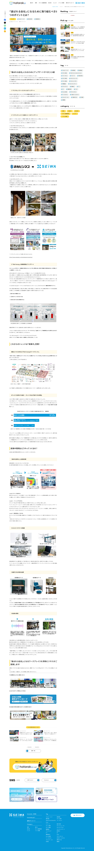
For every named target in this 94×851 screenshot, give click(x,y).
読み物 (49, 2)
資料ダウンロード (70, 2)
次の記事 (37, 747)
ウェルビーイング (21, 19)
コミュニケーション (66, 97)
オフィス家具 (65, 73)
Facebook (46, 780)
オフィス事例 (65, 78)
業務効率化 (38, 19)
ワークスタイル (65, 94)
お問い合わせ (78, 815)
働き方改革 (30, 19)
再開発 (58, 841)
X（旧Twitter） (30, 780)
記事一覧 (33, 750)
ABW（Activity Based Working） (76, 73)
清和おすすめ (75, 97)
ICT (79, 86)
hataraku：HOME (55, 6)
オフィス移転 (65, 81)
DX (63, 89)
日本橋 (82, 97)
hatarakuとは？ (31, 817)
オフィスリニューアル (74, 78)
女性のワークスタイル (75, 94)
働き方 (31, 2)
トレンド (55, 2)
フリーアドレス (65, 75)
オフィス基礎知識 (43, 2)
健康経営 (64, 83)
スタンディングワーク (73, 83)
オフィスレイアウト (73, 81)
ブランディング (65, 86)
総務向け (72, 86)
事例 (36, 2)
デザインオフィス (60, 836)
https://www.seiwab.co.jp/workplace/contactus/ (20, 257)
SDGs (76, 89)
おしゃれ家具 (48, 836)
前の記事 (30, 747)
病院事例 (73, 70)
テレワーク (73, 75)
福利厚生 (80, 70)
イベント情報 (61, 2)
